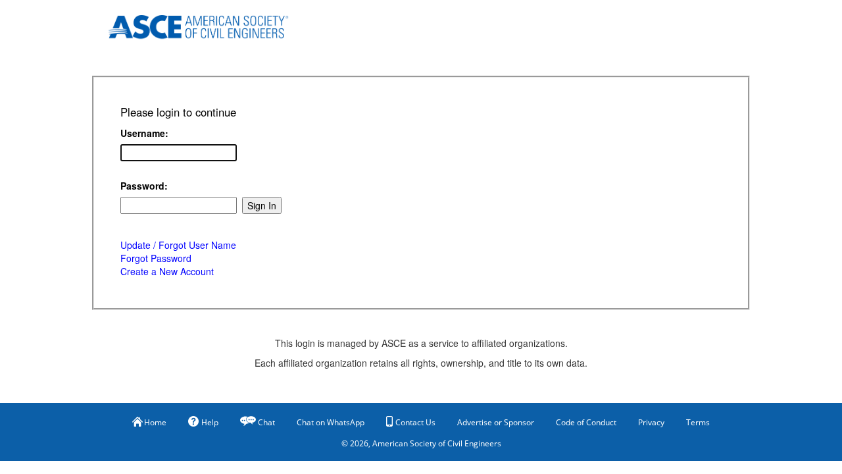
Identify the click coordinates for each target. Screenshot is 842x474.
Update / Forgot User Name (178, 244)
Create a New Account (167, 271)
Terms (698, 422)
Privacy (651, 422)
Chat (266, 422)
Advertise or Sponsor (495, 422)
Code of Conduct (586, 422)
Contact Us (415, 422)
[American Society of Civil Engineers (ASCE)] (207, 25)
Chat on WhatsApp (330, 422)
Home (155, 422)
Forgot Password (155, 258)
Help (209, 422)
